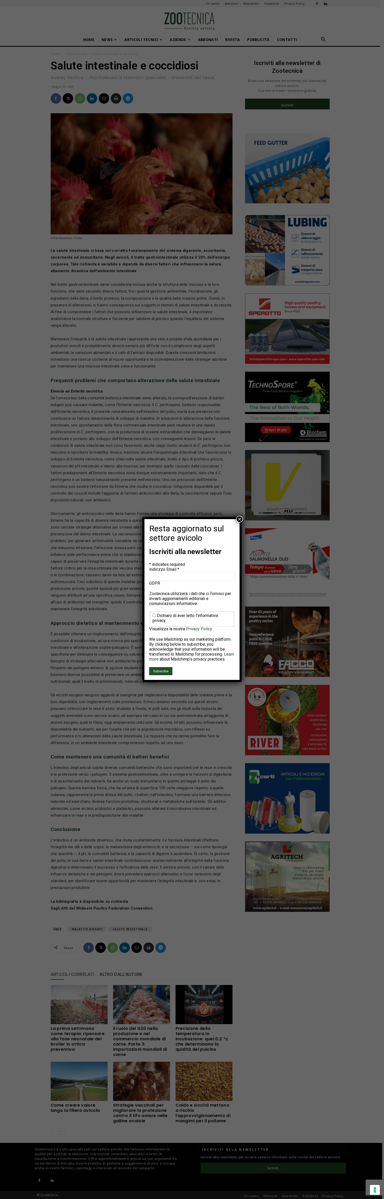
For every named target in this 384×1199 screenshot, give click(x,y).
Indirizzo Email (164, 569)
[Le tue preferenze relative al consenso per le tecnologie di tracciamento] (375, 1190)
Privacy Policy (199, 628)
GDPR (154, 583)
